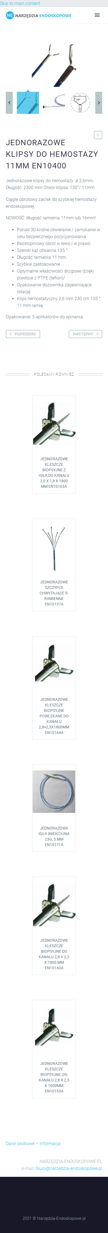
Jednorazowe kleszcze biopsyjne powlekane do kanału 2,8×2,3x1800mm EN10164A (54, 716)
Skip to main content (20, 3)
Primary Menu (97, 15)
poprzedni (25, 334)
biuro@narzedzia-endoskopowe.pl (69, 1168)
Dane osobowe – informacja (33, 1143)
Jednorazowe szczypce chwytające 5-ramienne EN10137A (54, 593)
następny (83, 334)
